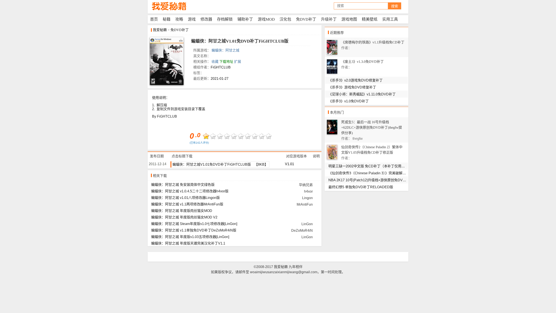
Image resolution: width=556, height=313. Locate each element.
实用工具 (390, 19)
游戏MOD (266, 19)
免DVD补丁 (306, 19)
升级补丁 (329, 19)
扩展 (237, 61)
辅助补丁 (245, 19)
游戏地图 (349, 19)
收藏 (215, 61)
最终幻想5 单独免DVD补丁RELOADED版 (360, 187)
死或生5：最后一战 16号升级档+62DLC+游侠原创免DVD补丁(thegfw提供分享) (371, 127)
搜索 (394, 6)
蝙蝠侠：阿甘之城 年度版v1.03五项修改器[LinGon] (190, 237)
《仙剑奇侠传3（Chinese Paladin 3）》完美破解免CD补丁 (373, 173)
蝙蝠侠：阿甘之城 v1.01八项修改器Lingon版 (185, 198)
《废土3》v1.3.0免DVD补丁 (362, 61)
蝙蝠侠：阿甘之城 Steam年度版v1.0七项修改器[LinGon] (194, 224)
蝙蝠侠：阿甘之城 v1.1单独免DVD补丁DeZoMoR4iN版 (193, 230)
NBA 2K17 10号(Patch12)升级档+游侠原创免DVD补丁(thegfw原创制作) (383, 180)
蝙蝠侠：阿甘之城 (225, 50)
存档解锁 (225, 19)
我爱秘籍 (160, 30)
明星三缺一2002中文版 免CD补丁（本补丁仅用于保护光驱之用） (378, 166)
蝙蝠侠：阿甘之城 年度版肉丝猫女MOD (181, 211)
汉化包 (285, 19)
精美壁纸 (369, 19)
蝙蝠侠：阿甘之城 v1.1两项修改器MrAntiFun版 (187, 204)
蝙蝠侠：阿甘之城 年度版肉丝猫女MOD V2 (184, 217)
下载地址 (226, 61)
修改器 (206, 19)
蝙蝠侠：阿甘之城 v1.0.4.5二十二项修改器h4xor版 (189, 191)
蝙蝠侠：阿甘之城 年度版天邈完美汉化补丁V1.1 (188, 243)
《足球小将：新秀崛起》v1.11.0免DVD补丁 (362, 94)
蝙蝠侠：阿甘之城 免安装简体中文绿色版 (183, 184)
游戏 (192, 19)
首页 (154, 19)
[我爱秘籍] (169, 6)
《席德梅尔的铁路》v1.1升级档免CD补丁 (372, 42)
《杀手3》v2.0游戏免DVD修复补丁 (355, 80)
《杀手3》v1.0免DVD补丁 (348, 101)
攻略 (179, 19)
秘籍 (166, 19)
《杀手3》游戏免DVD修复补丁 (352, 87)
